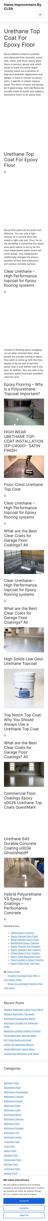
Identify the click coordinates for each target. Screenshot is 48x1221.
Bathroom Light (12, 1110)
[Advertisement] (24, 124)
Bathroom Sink (12, 1123)
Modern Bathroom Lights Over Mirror (23, 1009)
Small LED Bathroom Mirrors (19, 1044)
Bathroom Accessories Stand (19, 1018)
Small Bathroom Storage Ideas (20, 1035)
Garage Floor (11, 1155)
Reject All (24, 1215)
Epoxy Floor (14, 971)
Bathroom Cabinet (13, 1096)
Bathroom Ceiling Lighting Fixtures (22, 1031)
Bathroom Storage (13, 1128)
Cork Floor (9, 1146)
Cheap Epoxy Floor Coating (25, 953)
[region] (24, 1198)
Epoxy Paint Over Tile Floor (25, 963)
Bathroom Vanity (13, 1137)
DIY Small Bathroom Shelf (17, 1040)
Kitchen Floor (11, 1164)
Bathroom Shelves (13, 1119)
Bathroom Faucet (13, 1101)
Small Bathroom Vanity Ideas (19, 1049)
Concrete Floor (12, 1142)
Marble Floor (10, 1173)
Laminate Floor (12, 1169)
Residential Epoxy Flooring (25, 943)
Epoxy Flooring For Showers (25, 946)
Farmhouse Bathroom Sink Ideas (21, 1053)
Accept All (24, 1201)
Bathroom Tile (11, 1132)
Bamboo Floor (11, 1083)
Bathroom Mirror (12, 1114)
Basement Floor (12, 1087)
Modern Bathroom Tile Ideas (19, 1014)
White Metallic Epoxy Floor (25, 939)
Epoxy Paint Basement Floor (26, 956)
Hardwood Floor (12, 1160)
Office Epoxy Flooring (22, 933)
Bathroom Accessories (16, 1092)
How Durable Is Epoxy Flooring (27, 960)
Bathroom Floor (12, 1105)
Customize (24, 1208)
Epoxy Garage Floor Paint (24, 936)
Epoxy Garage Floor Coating (26, 950)
